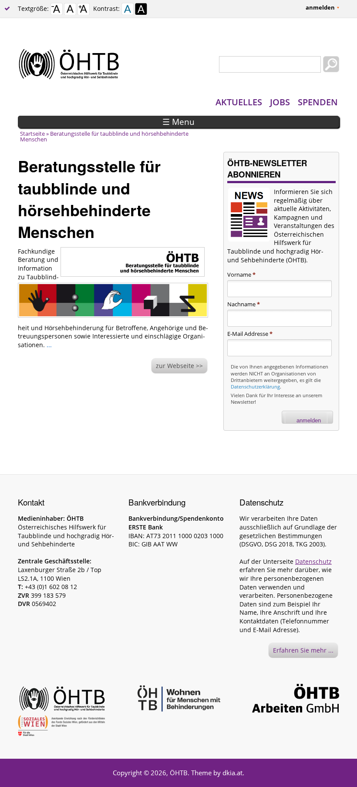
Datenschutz (313, 561)
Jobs (280, 102)
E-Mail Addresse (250, 334)
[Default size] (70, 10)
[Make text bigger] (83, 10)
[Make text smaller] (57, 10)
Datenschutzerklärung (255, 386)
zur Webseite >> (179, 366)
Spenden (318, 102)
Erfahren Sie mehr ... (303, 650)
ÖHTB (179, 772)
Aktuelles (239, 102)
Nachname (243, 304)
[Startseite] (178, 64)
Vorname (241, 274)
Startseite (32, 133)
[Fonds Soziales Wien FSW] (61, 727)
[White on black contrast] (141, 10)
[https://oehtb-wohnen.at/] (178, 699)
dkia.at (232, 772)
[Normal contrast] (127, 10)
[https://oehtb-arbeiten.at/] (295, 700)
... (49, 345)
